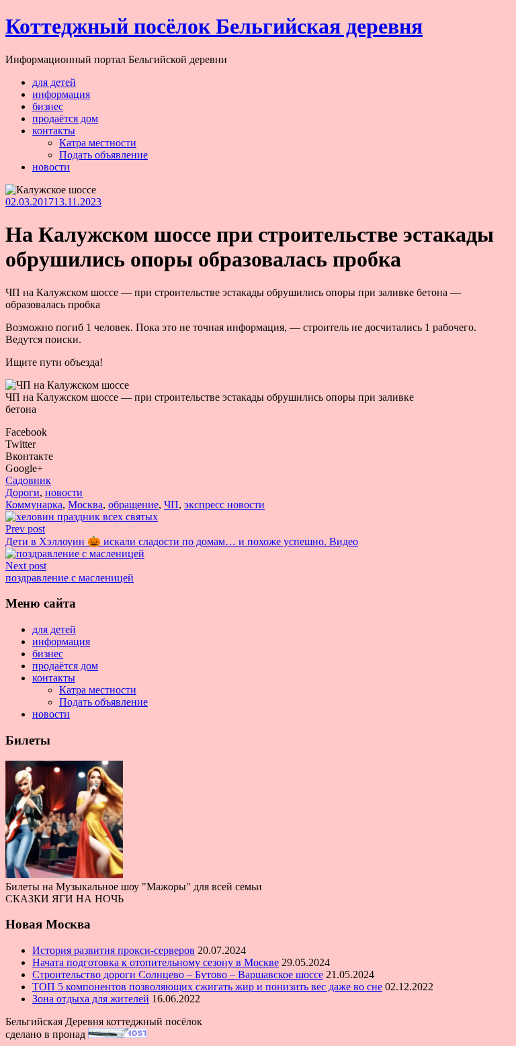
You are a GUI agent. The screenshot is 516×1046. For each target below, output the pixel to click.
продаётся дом (65, 118)
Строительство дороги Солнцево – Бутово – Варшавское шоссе (177, 974)
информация (61, 94)
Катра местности (97, 142)
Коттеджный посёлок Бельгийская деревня (214, 26)
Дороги (22, 492)
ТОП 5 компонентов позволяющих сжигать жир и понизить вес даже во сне (207, 986)
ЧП (171, 504)
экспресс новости (224, 504)
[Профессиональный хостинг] (117, 1034)
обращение (133, 504)
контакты (53, 130)
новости (51, 167)
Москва (85, 504)
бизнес (47, 106)
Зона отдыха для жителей (90, 998)
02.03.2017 (29, 201)
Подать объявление (103, 154)
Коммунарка (33, 504)
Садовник (28, 480)
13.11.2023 (77, 201)
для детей (54, 82)
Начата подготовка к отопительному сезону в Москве (155, 962)
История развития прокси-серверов (113, 950)
